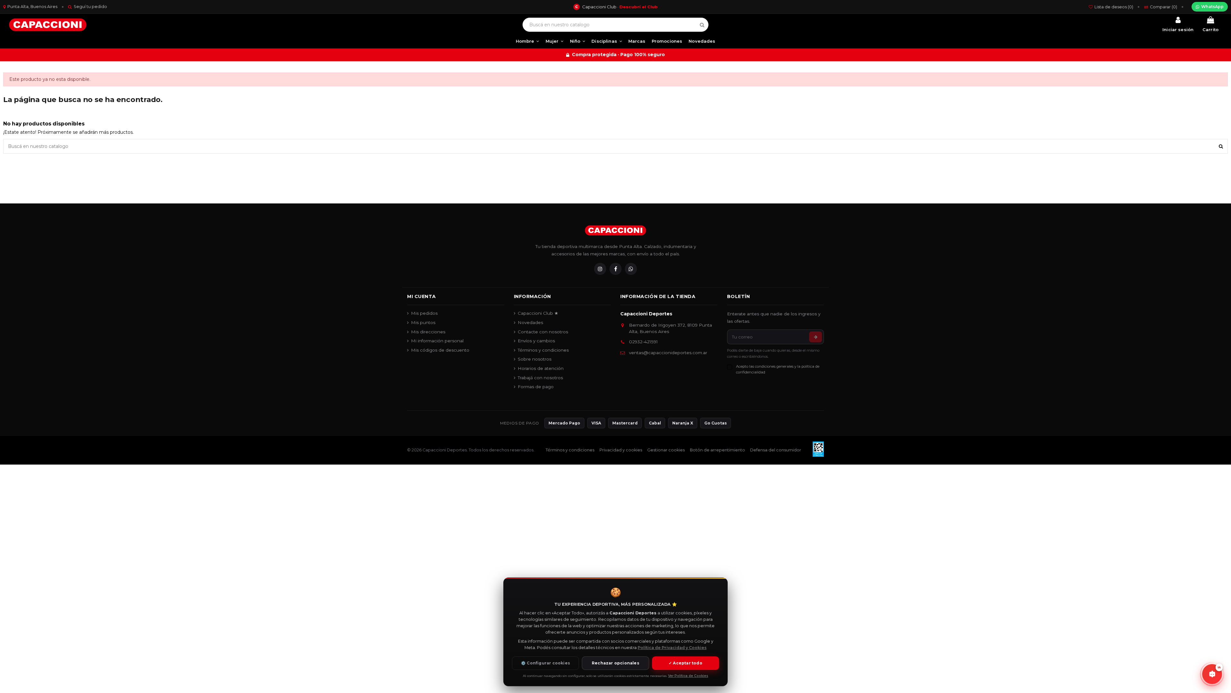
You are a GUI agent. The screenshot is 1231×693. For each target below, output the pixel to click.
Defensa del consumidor (775, 450)
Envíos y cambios (536, 340)
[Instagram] (600, 269)
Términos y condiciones (543, 350)
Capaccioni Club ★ (538, 313)
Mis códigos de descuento (440, 350)
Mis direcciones (428, 331)
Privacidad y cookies (620, 450)
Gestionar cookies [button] (666, 450)
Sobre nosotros (534, 359)
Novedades (530, 322)
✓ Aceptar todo (685, 663)
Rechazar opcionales (615, 663)
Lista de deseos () (1113, 6)
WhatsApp (1212, 6)
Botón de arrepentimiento (717, 450)
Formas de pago (536, 386)
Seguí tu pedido (90, 6)
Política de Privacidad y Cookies (672, 647)
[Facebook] (615, 269)
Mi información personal (437, 340)
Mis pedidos (424, 313)
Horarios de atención (541, 368)
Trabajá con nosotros (540, 377)
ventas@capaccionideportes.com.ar (668, 352)
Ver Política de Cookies (688, 676)
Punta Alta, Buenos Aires (32, 6)
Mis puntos (423, 322)
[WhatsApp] (631, 269)
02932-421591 (643, 341)
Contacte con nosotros (543, 331)
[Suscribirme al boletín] (815, 336)
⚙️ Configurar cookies (545, 663)
